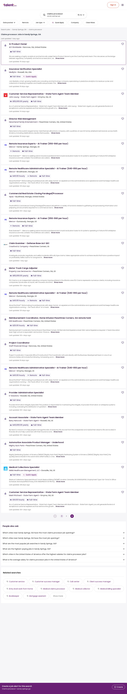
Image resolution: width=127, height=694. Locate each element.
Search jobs (5, 29)
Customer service (17, 581)
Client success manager (100, 581)
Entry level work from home (21, 589)
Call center (74, 581)
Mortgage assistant (37, 596)
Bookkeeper (14, 596)
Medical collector (82, 589)
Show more (59, 58)
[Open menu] (122, 4)
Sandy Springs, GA (19, 29)
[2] (72, 516)
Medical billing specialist (110, 589)
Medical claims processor (54, 589)
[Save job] (122, 44)
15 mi (80, 15)
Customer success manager (47, 581)
